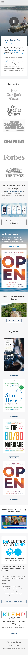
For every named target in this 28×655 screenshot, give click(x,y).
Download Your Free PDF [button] (14, 601)
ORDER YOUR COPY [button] (14, 246)
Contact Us (11, 645)
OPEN (22, 54)
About (17, 645)
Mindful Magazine (15, 50)
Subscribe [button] (13, 633)
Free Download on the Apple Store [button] (14, 222)
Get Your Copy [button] (14, 375)
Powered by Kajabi (14, 651)
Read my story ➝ (9, 43)
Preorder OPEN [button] (14, 321)
